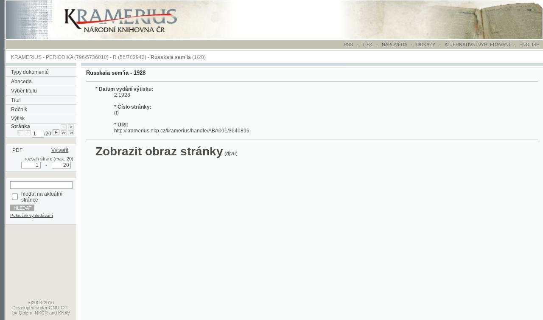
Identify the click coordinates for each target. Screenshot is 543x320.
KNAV (64, 312)
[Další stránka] (71, 126)
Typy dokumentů (30, 72)
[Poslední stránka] (71, 134)
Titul (16, 100)
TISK (368, 44)
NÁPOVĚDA (394, 44)
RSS (348, 44)
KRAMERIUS (26, 57)
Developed (23, 307)
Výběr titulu (24, 91)
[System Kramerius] (130, 37)
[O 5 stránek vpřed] (64, 134)
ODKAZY (425, 44)
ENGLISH (529, 44)
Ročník (19, 109)
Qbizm (25, 312)
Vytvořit (59, 150)
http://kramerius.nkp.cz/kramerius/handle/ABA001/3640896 (181, 131)
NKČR (41, 312)
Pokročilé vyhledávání (31, 215)
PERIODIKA (59, 57)
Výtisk (18, 118)
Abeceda (21, 81)
